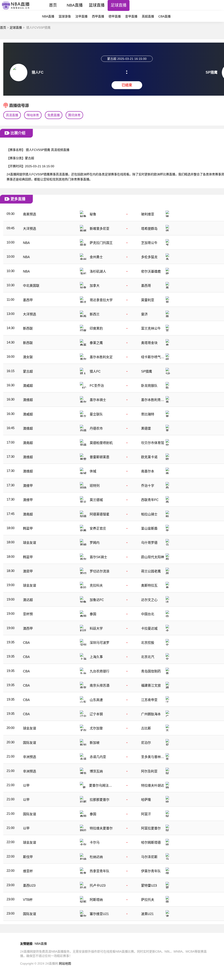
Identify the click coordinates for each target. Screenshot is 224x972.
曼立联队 (96, 414)
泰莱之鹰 (96, 343)
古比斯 (146, 728)
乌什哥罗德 (149, 542)
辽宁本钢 (96, 714)
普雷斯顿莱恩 (99, 457)
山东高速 (96, 700)
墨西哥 (146, 285)
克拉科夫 (96, 585)
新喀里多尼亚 (99, 228)
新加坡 (95, 742)
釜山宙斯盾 (149, 528)
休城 (93, 471)
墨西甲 (28, 300)
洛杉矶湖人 (98, 271)
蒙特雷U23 (149, 885)
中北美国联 (31, 285)
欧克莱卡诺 (149, 457)
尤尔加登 (96, 728)
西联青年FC (150, 500)
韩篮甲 (28, 528)
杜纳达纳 (96, 857)
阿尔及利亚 (149, 771)
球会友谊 (29, 542)
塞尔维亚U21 (99, 914)
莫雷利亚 (147, 300)
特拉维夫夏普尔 (101, 828)
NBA (26, 243)
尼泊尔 (146, 742)
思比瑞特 (147, 414)
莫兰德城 (96, 500)
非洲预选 (29, 757)
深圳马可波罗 (99, 642)
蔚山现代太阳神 (152, 557)
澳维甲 (28, 485)
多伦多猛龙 (149, 257)
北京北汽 (147, 657)
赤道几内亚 (98, 757)
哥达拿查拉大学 (101, 300)
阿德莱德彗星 (99, 514)
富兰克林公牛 (151, 328)
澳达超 (28, 600)
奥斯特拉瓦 (149, 585)
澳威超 (28, 385)
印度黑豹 (96, 328)
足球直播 (118, 5)
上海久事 (96, 657)
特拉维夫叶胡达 (152, 785)
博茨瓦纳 (96, 771)
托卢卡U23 (97, 885)
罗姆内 (95, 542)
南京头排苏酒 (99, 685)
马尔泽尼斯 (149, 857)
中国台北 (147, 614)
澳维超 (28, 400)
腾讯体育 (74, 115)
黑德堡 (146, 428)
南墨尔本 (147, 471)
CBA (26, 642)
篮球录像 (65, 16)
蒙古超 (28, 371)
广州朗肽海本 (151, 714)
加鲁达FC (97, 600)
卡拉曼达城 (149, 628)
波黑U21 (147, 914)
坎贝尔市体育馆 (152, 443)
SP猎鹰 (146, 371)
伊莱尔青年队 (151, 871)
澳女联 (28, 357)
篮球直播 (97, 5)
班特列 (95, 485)
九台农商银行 (99, 671)
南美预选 (29, 214)
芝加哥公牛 (149, 243)
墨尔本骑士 (98, 400)
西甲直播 (98, 16)
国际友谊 (29, 742)
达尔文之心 (149, 600)
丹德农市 (96, 428)
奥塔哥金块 (149, 343)
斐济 (144, 314)
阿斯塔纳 (96, 899)
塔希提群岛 (149, 228)
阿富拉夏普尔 (151, 828)
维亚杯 (28, 871)
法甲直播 (81, 16)
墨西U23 (29, 885)
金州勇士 (96, 257)
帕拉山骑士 (149, 514)
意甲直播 (131, 16)
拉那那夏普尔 (99, 799)
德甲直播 (114, 16)
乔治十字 (147, 485)
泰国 (93, 614)
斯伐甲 (28, 857)
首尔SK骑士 (98, 557)
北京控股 (147, 642)
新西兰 (95, 314)
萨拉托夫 (147, 899)
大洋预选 (29, 228)
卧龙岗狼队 (149, 385)
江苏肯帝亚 (149, 700)
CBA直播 (164, 16)
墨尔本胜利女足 (101, 357)
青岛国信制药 (151, 671)
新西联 (28, 328)
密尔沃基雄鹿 (151, 271)
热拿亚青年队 (99, 871)
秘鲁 (93, 214)
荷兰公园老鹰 (151, 571)
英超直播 (148, 16)
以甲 (26, 785)
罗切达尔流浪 (99, 571)
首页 (53, 5)
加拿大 (95, 285)
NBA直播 (75, 5)
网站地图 (65, 963)
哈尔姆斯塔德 (151, 842)
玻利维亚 (147, 214)
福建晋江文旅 (151, 685)
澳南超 (28, 443)
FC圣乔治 (97, 385)
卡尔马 (95, 842)
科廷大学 (96, 628)
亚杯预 (28, 614)
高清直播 (12, 115)
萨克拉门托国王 (101, 243)
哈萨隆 (146, 799)
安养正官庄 (98, 528)
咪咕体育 (33, 115)
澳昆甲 (28, 571)
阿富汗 (146, 814)
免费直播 (53, 115)
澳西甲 (28, 628)
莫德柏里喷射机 (101, 443)
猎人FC (95, 371)
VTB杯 (28, 899)
